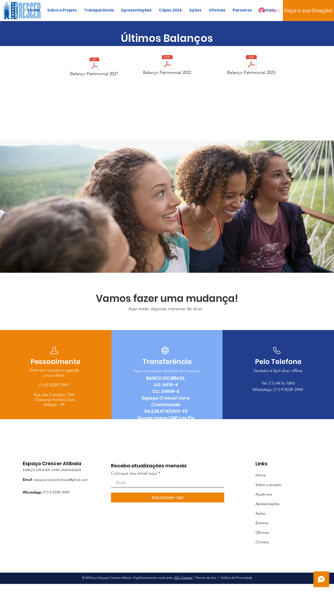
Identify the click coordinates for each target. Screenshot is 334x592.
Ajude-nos (264, 494)
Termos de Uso (205, 578)
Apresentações (267, 503)
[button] (308, 10)
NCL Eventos (182, 578)
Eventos (262, 523)
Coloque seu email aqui (134, 473)
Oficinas (262, 532)
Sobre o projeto (268, 484)
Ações (260, 513)
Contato (262, 542)
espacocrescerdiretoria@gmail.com (61, 479)
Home (261, 475)
